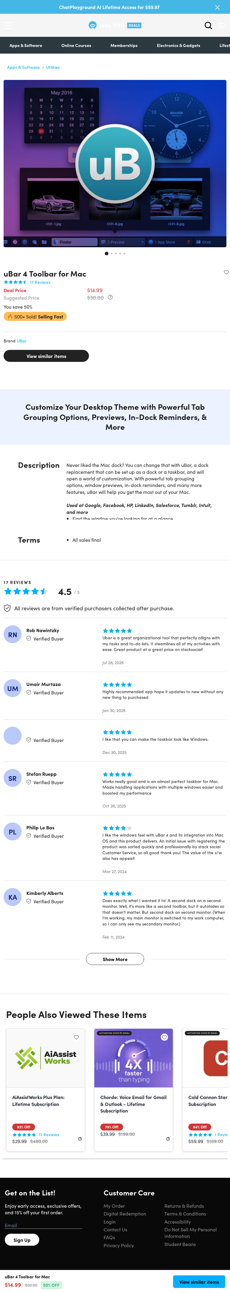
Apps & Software (26, 45)
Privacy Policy (119, 1245)
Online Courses (76, 45)
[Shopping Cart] (221, 25)
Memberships (124, 45)
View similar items (46, 356)
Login (110, 1221)
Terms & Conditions (185, 1213)
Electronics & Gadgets (178, 45)
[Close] (217, 7)
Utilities (53, 67)
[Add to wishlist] (226, 272)
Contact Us (115, 1229)
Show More (115, 959)
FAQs (109, 1237)
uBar (21, 341)
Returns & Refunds (184, 1205)
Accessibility (177, 1221)
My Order (114, 1205)
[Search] (208, 25)
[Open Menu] (10, 25)
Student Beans (180, 1244)
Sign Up (22, 1239)
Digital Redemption (125, 1213)
